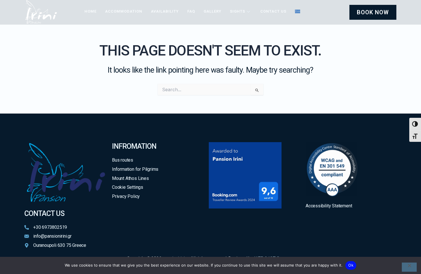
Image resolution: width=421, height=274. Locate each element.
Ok (350, 265)
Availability (165, 11)
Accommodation (123, 11)
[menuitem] (297, 11)
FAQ (191, 11)
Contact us (273, 11)
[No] (409, 267)
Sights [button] (237, 11)
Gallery (212, 11)
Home (90, 11)
